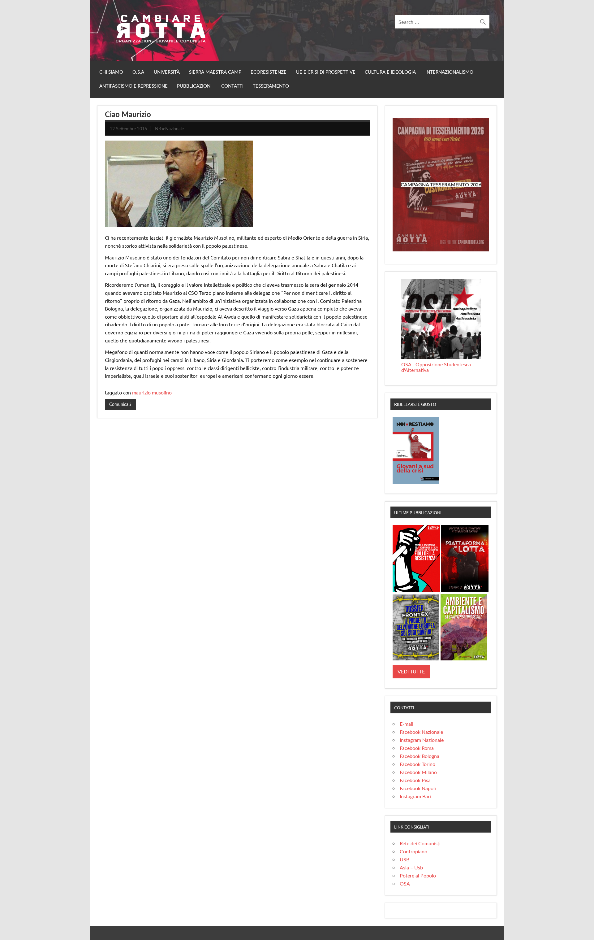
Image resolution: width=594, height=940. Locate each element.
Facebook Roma (417, 748)
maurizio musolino (152, 392)
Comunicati (120, 404)
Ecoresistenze (268, 72)
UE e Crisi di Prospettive (325, 72)
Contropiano (413, 851)
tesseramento (271, 86)
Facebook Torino (417, 764)
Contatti (232, 86)
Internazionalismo (449, 72)
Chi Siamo (111, 72)
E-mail (406, 724)
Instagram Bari (415, 796)
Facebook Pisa (415, 780)
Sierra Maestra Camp (215, 72)
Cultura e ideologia (390, 72)
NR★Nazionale (169, 129)
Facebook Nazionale (421, 732)
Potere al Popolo (418, 875)
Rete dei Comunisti (420, 843)
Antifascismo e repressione (133, 86)
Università (167, 72)
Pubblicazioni (194, 86)
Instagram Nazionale (422, 740)
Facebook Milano (418, 772)
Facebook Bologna (419, 756)
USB (404, 859)
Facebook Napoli (418, 788)
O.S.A (138, 72)
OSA (405, 883)
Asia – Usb (411, 867)
